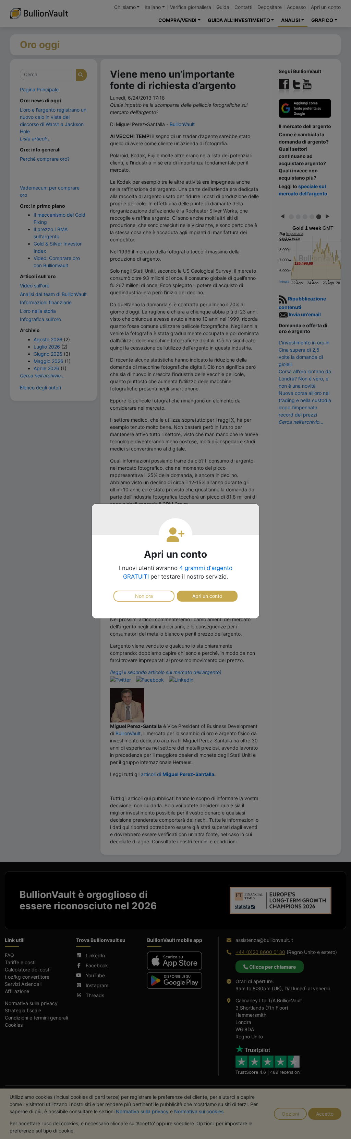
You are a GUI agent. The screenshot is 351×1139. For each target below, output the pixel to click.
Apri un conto (207, 596)
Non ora (144, 596)
